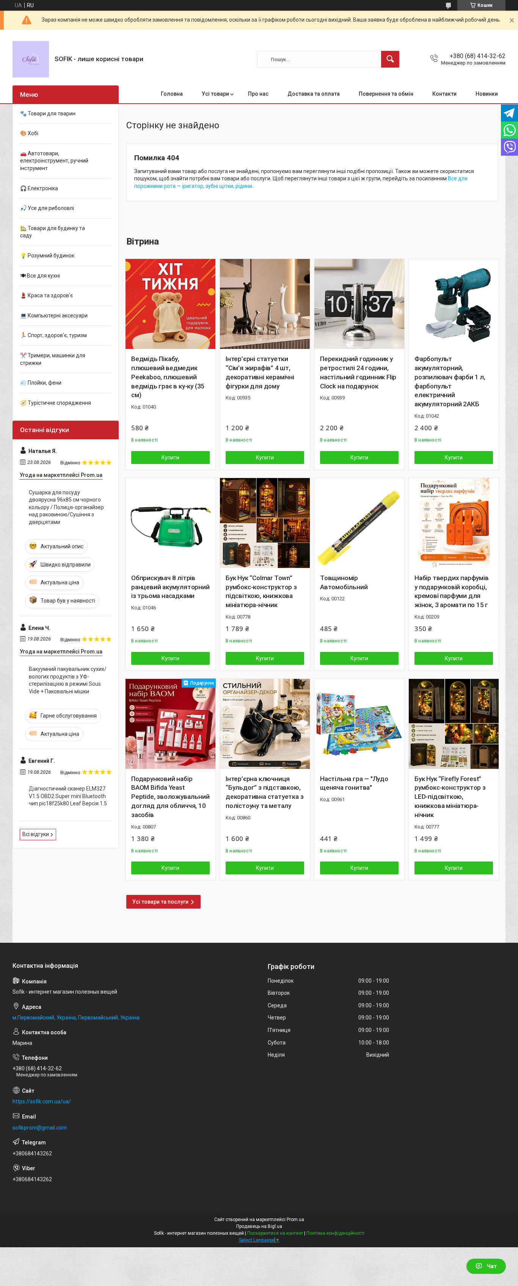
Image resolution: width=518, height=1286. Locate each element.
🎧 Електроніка (39, 188)
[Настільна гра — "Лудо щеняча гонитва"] (359, 724)
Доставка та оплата (313, 94)
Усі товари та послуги (160, 902)
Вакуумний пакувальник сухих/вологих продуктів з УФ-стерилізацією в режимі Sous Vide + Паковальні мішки (68, 680)
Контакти (444, 94)
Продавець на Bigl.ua (259, 1226)
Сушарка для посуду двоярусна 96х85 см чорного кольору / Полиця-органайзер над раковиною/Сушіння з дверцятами (66, 507)
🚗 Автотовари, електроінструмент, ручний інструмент (54, 160)
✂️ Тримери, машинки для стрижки (52, 359)
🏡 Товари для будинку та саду (52, 232)
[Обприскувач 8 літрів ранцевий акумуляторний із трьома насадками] (170, 523)
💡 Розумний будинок (47, 255)
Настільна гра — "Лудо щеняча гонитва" (354, 783)
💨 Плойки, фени (40, 383)
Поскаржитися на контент (275, 1233)
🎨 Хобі (29, 133)
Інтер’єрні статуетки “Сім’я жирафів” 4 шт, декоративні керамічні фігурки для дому (260, 372)
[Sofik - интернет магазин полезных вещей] (31, 59)
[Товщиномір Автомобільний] (359, 523)
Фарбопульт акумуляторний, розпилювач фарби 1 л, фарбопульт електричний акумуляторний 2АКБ (449, 381)
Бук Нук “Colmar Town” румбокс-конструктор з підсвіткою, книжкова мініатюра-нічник (261, 591)
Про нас (258, 94)
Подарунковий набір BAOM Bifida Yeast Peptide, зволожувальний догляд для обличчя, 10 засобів (170, 797)
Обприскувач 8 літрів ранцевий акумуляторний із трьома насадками (170, 587)
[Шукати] (390, 59)
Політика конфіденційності (335, 1233)
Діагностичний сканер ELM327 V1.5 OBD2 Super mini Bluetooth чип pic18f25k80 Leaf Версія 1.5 (68, 796)
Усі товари (215, 94)
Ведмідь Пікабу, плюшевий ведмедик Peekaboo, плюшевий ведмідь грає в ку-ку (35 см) (167, 377)
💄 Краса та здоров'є (46, 295)
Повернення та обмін (386, 94)
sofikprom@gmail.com (40, 1128)
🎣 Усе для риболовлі (47, 208)
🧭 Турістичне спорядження (55, 403)
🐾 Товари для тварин (47, 113)
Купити (170, 457)
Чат (492, 1266)
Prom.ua (295, 1219)
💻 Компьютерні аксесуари (54, 315)
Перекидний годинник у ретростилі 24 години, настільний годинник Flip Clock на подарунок (358, 372)
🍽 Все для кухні (40, 276)
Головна (172, 94)
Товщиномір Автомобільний (343, 582)
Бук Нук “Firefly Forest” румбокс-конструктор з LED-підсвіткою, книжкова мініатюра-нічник (450, 797)
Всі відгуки (35, 834)
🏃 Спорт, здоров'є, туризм (53, 335)
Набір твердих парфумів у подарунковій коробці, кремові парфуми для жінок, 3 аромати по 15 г (451, 591)
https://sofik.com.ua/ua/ (42, 1101)
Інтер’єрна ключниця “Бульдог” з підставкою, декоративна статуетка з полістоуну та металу (264, 792)
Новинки (487, 94)
